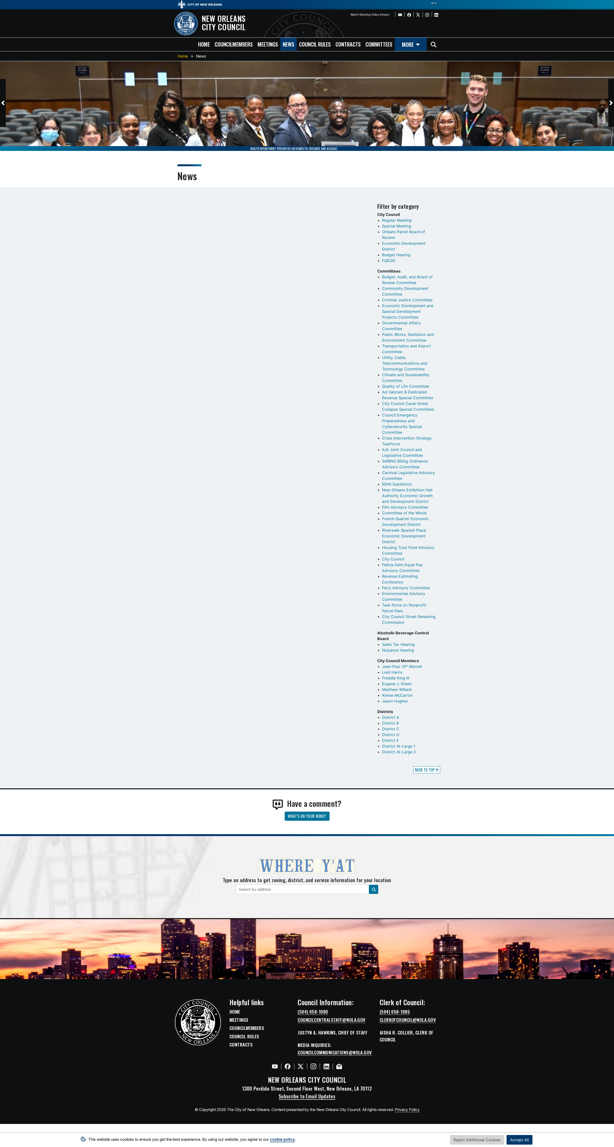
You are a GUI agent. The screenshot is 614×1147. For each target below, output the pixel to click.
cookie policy (282, 1139)
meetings (268, 44)
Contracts (241, 1044)
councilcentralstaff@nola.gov (332, 1019)
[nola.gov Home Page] (202, 4)
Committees (379, 44)
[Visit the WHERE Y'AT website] (307, 867)
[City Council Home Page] (198, 1022)
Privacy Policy (407, 1109)
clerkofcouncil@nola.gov (408, 1019)
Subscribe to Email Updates (307, 1096)
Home (182, 56)
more (408, 44)
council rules (315, 44)
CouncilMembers (247, 1028)
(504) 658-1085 (395, 1011)
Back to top (425, 770)
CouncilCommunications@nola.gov (335, 1052)
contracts (348, 44)
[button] (3, 103)
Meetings (239, 1019)
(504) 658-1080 (313, 1011)
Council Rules (244, 1036)
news (288, 44)
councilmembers (234, 44)
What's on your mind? (307, 816)
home (204, 44)
